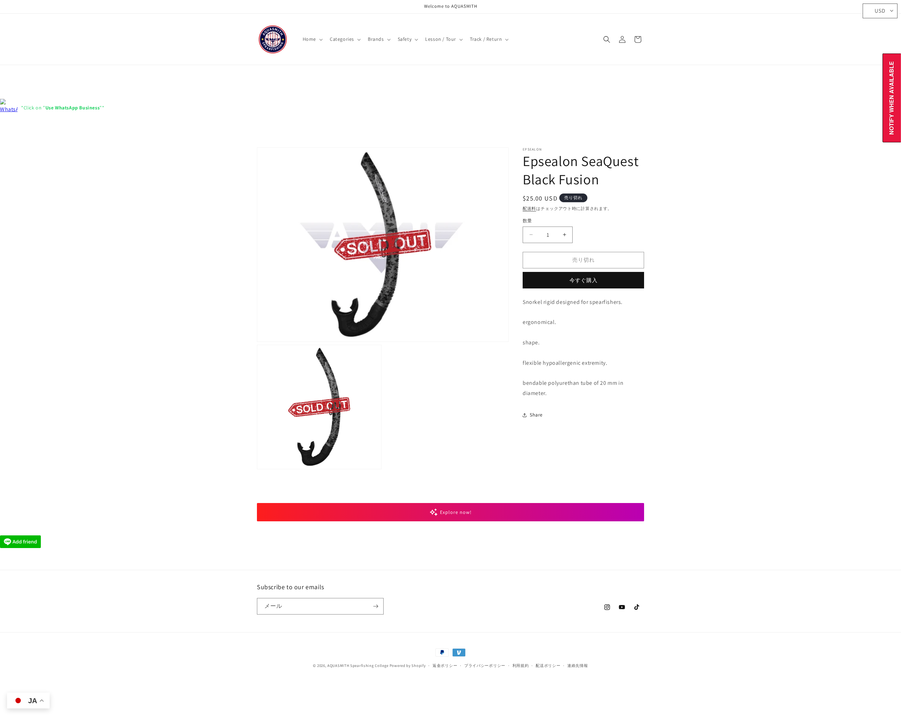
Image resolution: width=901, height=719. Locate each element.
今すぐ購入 (583, 280)
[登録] (375, 606)
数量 (527, 221)
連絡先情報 (577, 665)
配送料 (529, 208)
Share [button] (536, 415)
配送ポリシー (548, 665)
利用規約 (520, 665)
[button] (312, 39)
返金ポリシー (445, 665)
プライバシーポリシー (484, 665)
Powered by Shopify (408, 665)
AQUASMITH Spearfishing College (358, 665)
